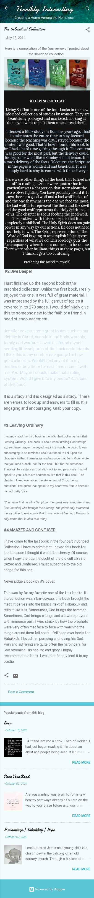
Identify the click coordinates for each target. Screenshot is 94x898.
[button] (87, 30)
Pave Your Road (16, 776)
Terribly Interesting (44, 9)
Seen (7, 723)
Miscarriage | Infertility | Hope (29, 830)
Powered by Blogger (49, 889)
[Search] (87, 9)
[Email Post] (15, 678)
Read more (81, 762)
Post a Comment (21, 692)
